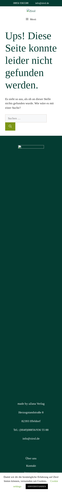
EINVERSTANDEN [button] (37, 486)
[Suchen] (10, 126)
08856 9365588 (20, 3)
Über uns (31, 458)
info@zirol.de (42, 3)
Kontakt (31, 465)
